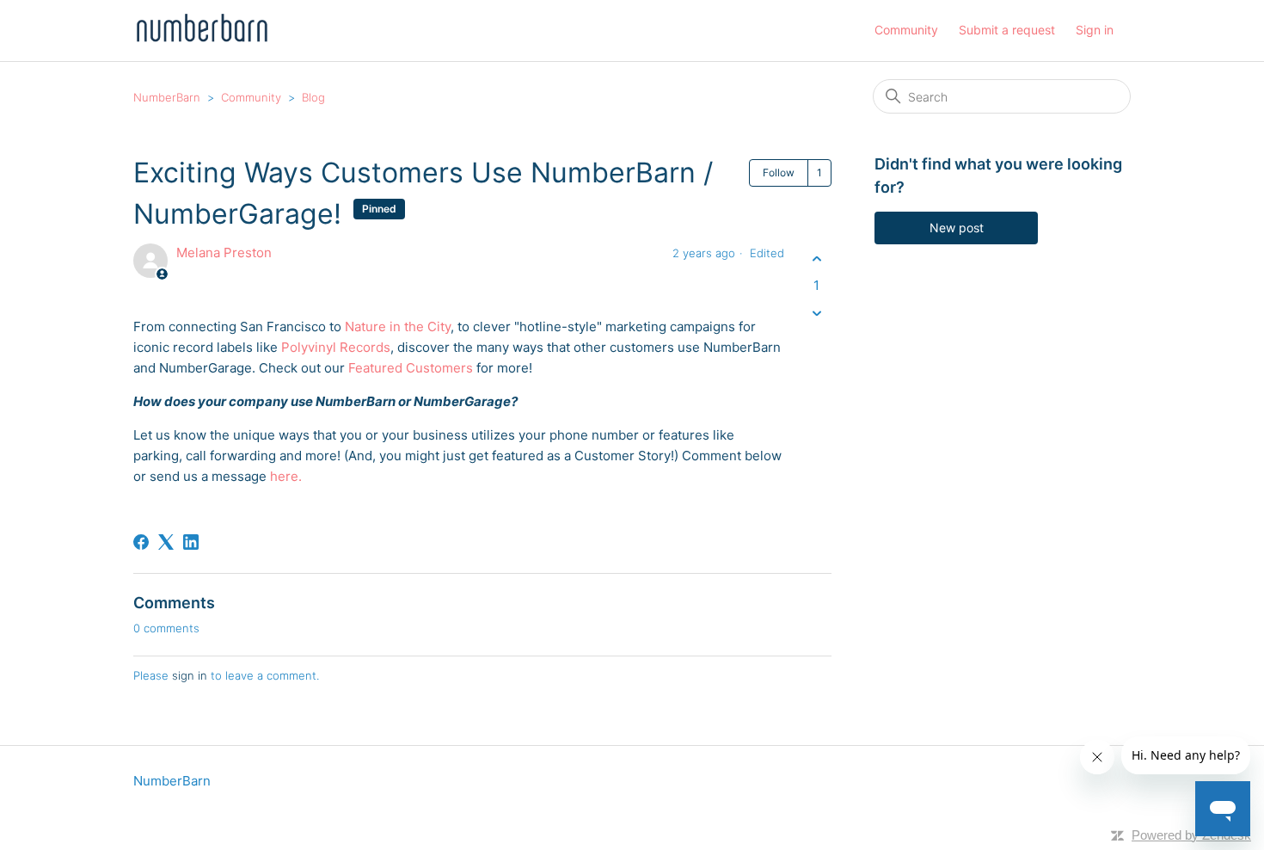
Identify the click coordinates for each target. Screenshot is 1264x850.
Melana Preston (224, 252)
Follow (779, 172)
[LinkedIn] (191, 542)
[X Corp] (166, 542)
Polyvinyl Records (335, 347)
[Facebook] (141, 542)
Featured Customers (410, 368)
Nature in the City (398, 326)
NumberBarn (166, 97)
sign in (189, 675)
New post (957, 227)
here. (286, 476)
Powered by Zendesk (1191, 835)
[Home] (201, 39)
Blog (313, 97)
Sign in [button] (1095, 29)
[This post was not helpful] (816, 314)
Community (906, 29)
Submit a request (1007, 29)
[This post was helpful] (816, 258)
